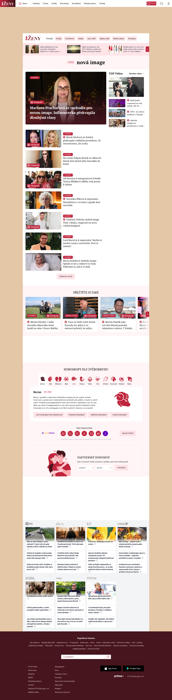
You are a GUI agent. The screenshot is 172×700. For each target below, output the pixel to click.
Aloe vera (88, 646)
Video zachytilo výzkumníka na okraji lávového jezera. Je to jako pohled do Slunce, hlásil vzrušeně (100, 566)
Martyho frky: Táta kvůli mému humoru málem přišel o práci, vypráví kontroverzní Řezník (68, 598)
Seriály (54, 3)
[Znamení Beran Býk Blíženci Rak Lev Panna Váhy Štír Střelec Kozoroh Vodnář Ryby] (85, 468)
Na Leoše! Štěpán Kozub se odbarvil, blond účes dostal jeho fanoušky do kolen (82, 160)
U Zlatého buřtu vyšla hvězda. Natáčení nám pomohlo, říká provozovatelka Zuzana (68, 555)
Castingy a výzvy (61, 674)
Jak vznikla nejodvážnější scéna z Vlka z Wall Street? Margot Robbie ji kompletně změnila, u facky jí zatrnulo (39, 622)
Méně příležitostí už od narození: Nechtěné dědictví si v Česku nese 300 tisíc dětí (50, 50)
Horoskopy (64, 3)
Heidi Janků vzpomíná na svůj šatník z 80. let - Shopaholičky (134, 104)
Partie (92, 642)
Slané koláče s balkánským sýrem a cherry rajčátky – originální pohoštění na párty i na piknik (132, 555)
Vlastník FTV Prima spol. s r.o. (38, 688)
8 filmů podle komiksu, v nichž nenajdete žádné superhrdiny (38, 609)
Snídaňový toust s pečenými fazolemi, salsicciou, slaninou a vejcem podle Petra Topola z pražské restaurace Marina (130, 568)
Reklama (31, 674)
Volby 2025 (49, 646)
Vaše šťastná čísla (84, 428)
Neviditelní (76, 3)
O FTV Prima (32, 667)
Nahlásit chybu (33, 692)
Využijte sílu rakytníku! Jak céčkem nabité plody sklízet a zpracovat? (101, 620)
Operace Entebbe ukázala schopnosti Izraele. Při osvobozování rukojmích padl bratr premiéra (101, 556)
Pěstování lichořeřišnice (102, 646)
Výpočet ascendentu (120, 646)
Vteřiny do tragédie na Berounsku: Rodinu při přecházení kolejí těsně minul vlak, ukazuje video (39, 555)
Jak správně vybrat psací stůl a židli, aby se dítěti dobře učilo (99, 597)
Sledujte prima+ (90, 3)
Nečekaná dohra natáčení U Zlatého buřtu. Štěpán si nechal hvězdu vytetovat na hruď (69, 566)
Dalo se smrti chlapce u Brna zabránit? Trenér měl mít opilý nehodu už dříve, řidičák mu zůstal (39, 544)
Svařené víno (59, 646)
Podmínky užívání (34, 681)
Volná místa (32, 670)
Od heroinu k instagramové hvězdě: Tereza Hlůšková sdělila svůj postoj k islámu (82, 181)
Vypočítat (121, 468)
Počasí (98, 642)
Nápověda (58, 685)
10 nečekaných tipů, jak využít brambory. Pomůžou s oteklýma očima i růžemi (100, 610)
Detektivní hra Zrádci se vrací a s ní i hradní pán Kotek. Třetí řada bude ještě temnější (70, 544)
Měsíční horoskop (98, 415)
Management (59, 667)
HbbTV (30, 677)
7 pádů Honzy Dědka (35, 646)
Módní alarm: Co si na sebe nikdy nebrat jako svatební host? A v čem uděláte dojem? (133, 50)
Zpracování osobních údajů (65, 681)
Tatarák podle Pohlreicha (75, 646)
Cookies (31, 685)
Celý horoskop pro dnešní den (49, 415)
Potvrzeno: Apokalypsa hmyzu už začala (100, 543)
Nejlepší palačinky (79, 649)
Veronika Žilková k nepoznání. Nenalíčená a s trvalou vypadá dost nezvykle (81, 202)
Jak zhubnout (35, 642)
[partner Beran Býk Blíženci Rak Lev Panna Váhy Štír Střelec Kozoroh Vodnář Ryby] (103, 468)
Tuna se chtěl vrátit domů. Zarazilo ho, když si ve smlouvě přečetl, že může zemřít (80, 326)
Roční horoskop (120, 415)
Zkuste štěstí (127, 433)
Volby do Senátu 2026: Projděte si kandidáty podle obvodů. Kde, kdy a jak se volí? (40, 566)
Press (57, 670)
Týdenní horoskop (77, 415)
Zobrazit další (65, 276)
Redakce (58, 688)
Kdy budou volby (109, 642)
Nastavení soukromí (62, 692)
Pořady (102, 3)
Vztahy (45, 3)
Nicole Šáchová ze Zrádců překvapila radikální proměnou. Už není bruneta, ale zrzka (82, 140)
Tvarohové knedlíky (136, 646)
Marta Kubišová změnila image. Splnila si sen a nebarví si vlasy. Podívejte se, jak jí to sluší (80, 263)
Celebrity (36, 3)
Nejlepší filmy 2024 (48, 642)
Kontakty (58, 677)
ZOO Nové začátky (123, 642)
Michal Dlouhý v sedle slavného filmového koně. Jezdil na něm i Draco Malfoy (42, 325)
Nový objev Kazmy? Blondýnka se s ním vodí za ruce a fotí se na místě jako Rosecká (70, 621)
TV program (74, 642)
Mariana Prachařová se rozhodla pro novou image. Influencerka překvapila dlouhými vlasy (62, 112)
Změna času (84, 642)
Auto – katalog (137, 642)
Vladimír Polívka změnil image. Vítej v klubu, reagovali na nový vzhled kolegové (81, 222)
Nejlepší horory (62, 642)
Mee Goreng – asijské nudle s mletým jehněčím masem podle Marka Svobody (130, 544)
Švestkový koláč (93, 649)
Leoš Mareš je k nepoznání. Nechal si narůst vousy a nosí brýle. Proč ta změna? (82, 243)
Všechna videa (135, 73)
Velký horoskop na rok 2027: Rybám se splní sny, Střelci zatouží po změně (91, 49)
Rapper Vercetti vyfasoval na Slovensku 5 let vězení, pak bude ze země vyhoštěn (70, 610)
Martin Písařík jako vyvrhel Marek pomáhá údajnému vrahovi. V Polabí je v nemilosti (117, 326)
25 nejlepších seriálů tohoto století (40, 596)
